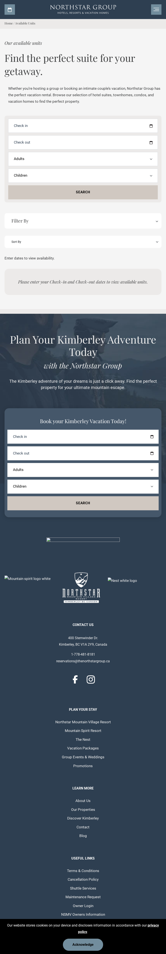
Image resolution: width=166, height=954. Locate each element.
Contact (83, 827)
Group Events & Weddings (83, 757)
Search (83, 192)
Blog (83, 836)
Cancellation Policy (83, 879)
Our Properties (83, 810)
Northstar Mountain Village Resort (83, 722)
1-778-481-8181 (83, 654)
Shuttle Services (83, 888)
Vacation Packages (83, 748)
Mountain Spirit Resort (83, 731)
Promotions (83, 766)
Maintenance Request (83, 897)
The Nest (83, 740)
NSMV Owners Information (83, 914)
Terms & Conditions (83, 871)
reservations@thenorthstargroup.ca (83, 661)
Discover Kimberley (83, 818)
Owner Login (83, 906)
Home (9, 23)
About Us (83, 801)
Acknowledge (83, 945)
